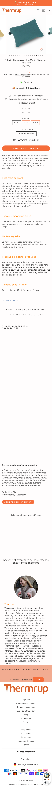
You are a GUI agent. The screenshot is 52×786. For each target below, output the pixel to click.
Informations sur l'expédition (26, 310)
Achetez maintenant (18, 502)
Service (26, 745)
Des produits (26, 729)
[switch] (47, 782)
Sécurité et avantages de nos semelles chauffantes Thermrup (26, 561)
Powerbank (26, 129)
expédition (26, 718)
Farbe (26, 118)
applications (26, 733)
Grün (16, 122)
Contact (26, 722)
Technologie (26, 737)
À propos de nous (26, 741)
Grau (26, 122)
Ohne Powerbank (26, 133)
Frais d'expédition (22, 74)
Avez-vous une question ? (26, 315)
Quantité (26, 108)
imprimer (26, 699)
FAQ (26, 714)
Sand (35, 122)
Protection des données (26, 703)
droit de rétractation (26, 711)
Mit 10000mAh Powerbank (26, 140)
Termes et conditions (26, 707)
